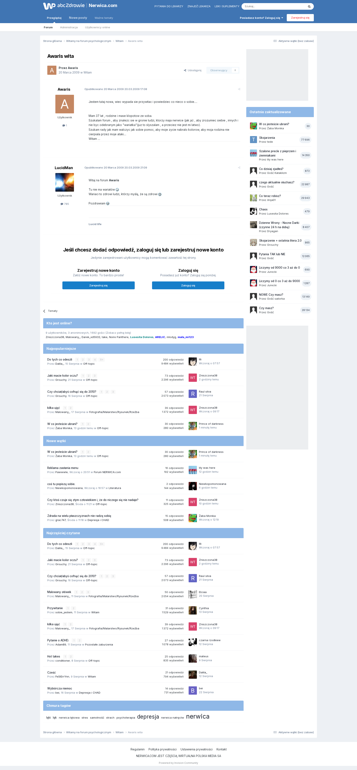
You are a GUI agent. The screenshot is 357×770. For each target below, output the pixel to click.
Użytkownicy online (97, 27)
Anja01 (271, 200)
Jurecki (272, 271)
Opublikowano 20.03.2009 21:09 (115, 167)
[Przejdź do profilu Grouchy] (253, 242)
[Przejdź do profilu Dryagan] (253, 224)
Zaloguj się (188, 285)
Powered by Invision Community (178, 762)
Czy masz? (266, 308)
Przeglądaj (54, 17)
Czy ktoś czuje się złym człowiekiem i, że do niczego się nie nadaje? (92, 500)
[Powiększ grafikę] (117, 189)
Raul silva (205, 391)
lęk (55, 717)
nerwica (197, 716)
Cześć (51, 672)
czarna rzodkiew (210, 640)
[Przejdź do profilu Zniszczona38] (193, 378)
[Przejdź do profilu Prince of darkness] (193, 426)
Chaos (263, 209)
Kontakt (222, 749)
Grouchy (60, 379)
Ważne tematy (104, 17)
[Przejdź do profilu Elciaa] (193, 594)
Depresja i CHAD (98, 520)
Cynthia (204, 608)
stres (85, 717)
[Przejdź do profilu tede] (253, 139)
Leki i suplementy (227, 6)
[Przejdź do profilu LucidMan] (64, 182)
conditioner (62, 660)
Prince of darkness (211, 423)
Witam (87, 72)
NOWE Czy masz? (271, 294)
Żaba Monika (63, 428)
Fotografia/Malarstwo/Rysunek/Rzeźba (114, 412)
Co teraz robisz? (270, 196)
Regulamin (138, 749)
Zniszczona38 (55, 337)
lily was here (207, 467)
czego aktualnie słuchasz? (276, 182)
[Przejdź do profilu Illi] (193, 361)
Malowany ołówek (59, 592)
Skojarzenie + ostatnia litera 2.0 (280, 240)
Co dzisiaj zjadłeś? (271, 169)
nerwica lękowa (69, 717)
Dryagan (272, 231)
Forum (48, 27)
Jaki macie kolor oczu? (63, 375)
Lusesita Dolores (278, 213)
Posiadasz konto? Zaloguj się (260, 17)
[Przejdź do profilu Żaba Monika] (193, 518)
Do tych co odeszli (60, 359)
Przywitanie (55, 608)
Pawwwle (61, 472)
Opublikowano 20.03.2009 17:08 (115, 89)
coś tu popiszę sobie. (61, 484)
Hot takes (54, 656)
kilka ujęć (54, 407)
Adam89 (60, 644)
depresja (148, 716)
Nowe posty (78, 17)
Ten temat (293, 6)
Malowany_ (73, 337)
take (104, 337)
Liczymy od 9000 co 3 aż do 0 (279, 267)
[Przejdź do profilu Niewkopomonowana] (193, 486)
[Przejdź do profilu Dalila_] (193, 674)
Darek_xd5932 (91, 337)
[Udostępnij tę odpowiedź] (239, 89)
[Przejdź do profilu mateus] (193, 658)
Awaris (73, 68)
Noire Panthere (119, 337)
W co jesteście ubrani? (62, 424)
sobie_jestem (63, 612)
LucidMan (64, 168)
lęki (48, 717)
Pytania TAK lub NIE (272, 254)
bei (57, 692)
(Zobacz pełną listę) (118, 332)
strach (110, 717)
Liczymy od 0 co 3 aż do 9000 (279, 281)
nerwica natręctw (172, 717)
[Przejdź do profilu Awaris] (51, 70)
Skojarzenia (267, 137)
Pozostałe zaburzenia (99, 644)
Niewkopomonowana (69, 488)
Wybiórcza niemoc (59, 688)
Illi (200, 359)
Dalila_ (59, 363)
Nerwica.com (103, 5)
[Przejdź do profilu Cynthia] (193, 610)
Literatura (115, 488)
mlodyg (171, 337)
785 (66, 203)
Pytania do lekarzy (169, 6)
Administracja (69, 27)
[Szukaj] (309, 6)
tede (270, 141)
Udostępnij (193, 70)
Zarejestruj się (300, 17)
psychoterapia (126, 717)
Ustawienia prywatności (197, 749)
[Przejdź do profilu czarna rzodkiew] (193, 642)
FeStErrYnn (62, 676)
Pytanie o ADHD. (58, 640)
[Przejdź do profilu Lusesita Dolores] (253, 211)
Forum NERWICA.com (107, 472)
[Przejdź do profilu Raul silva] (193, 394)
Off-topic (89, 363)
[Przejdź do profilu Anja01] (253, 197)
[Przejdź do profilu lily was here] (193, 470)
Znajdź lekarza (199, 6)
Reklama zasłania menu (62, 468)
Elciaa (203, 592)
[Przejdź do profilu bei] (193, 690)
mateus (203, 656)
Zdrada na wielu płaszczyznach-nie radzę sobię (79, 515)
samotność (97, 717)
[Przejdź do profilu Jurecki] (253, 269)
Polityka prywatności (163, 749)
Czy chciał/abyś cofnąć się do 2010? (72, 391)
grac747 (60, 520)
